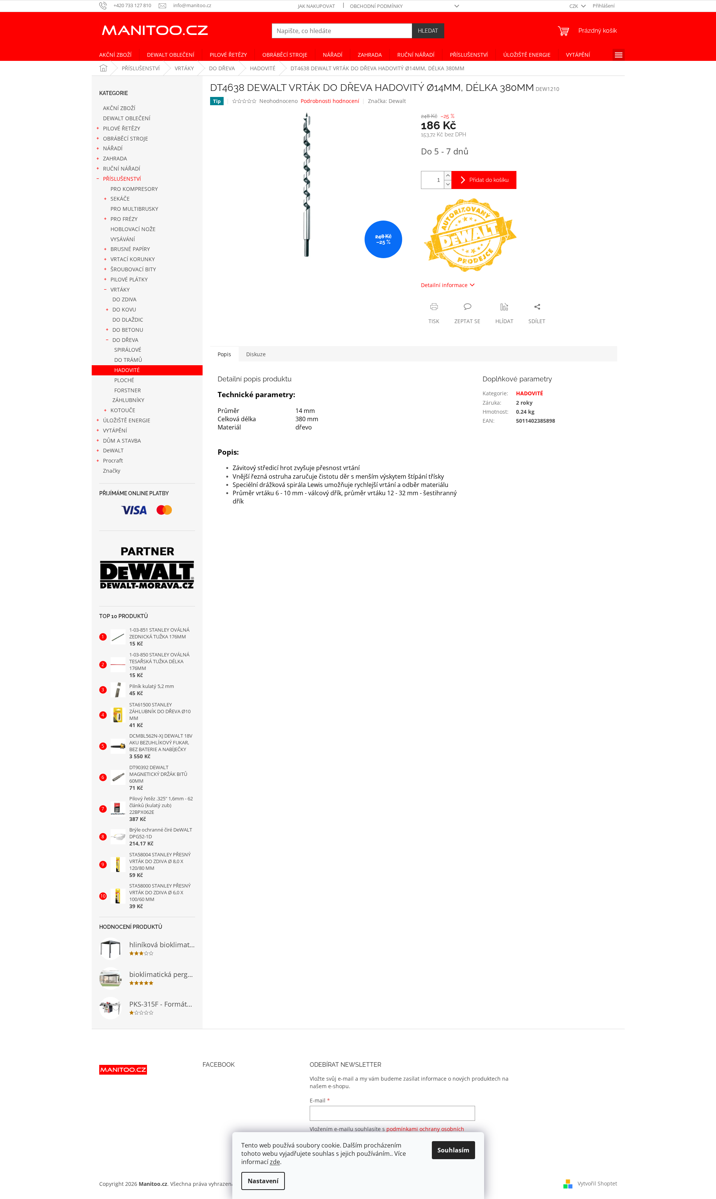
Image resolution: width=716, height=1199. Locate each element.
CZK (574, 6)
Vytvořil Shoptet (597, 1183)
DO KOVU (124, 309)
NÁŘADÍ (113, 148)
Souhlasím (453, 1150)
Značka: (387, 100)
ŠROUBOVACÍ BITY (133, 269)
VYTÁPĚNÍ (115, 430)
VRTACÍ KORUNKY (133, 259)
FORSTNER (127, 390)
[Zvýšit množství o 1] (447, 175)
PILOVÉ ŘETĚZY (121, 128)
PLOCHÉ (124, 380)
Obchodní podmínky (376, 6)
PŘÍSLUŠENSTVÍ (122, 178)
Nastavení (263, 1181)
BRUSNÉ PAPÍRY (130, 249)
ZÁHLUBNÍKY (128, 400)
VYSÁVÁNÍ (123, 239)
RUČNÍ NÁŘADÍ (121, 168)
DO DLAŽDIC (127, 319)
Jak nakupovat (316, 6)
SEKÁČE (120, 198)
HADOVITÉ (127, 369)
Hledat (428, 31)
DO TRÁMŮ (128, 359)
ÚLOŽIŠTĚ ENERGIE (126, 420)
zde (275, 1162)
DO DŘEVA (125, 339)
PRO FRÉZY (124, 218)
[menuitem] (115, 55)
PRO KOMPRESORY (134, 188)
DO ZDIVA (124, 299)
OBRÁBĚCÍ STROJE (125, 138)
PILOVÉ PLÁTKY (129, 279)
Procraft (113, 460)
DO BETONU (127, 329)
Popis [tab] (224, 354)
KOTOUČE (123, 410)
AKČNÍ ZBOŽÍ (119, 108)
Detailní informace (444, 285)
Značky (111, 470)
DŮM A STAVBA (122, 440)
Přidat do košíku (489, 180)
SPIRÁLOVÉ (127, 349)
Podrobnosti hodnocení (330, 100)
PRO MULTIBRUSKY (134, 208)
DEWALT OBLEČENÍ (126, 118)
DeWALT (113, 450)
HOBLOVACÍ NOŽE (133, 229)
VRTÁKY (120, 289)
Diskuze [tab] (256, 354)
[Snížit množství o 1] (447, 184)
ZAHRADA (115, 158)
